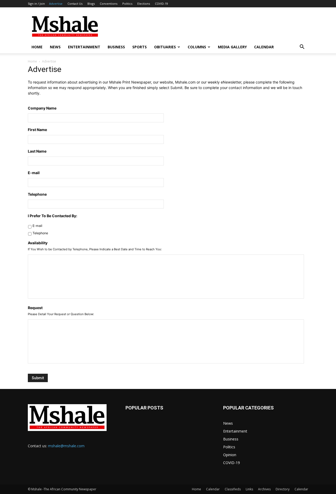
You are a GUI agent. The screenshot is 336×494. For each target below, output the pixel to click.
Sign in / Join (36, 4)
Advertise (55, 4)
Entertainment (84, 46)
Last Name (37, 151)
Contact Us (74, 4)
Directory (283, 489)
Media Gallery (232, 46)
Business (116, 46)
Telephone (37, 194)
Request (35, 307)
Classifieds (233, 489)
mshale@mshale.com (66, 445)
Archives (264, 489)
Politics (127, 4)
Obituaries (165, 46)
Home (37, 46)
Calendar (264, 46)
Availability (38, 243)
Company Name (42, 108)
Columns (197, 46)
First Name (37, 129)
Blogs (91, 4)
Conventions (108, 4)
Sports (139, 46)
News (55, 46)
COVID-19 (161, 4)
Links (249, 489)
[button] (302, 47)
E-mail (34, 172)
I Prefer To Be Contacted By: (52, 216)
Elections (143, 4)
